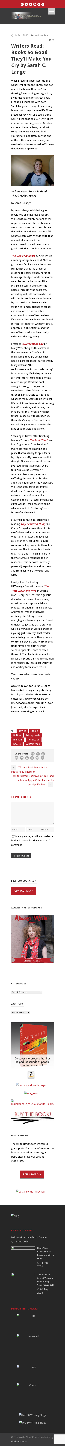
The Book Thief (38, 440)
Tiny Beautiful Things (33, 524)
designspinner (19, 1441)
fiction (17, 735)
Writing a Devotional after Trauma (29, 1237)
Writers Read (42, 35)
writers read (33, 743)
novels (17, 743)
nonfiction (33, 739)
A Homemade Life (32, 343)
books (34, 730)
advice (22, 730)
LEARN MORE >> (32, 1174)
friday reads (33, 735)
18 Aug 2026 (21, 1241)
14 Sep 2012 (21, 35)
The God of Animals (23, 255)
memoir (17, 739)
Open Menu (51, 11)
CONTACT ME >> (23, 890)
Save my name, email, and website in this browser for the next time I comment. (32, 840)
